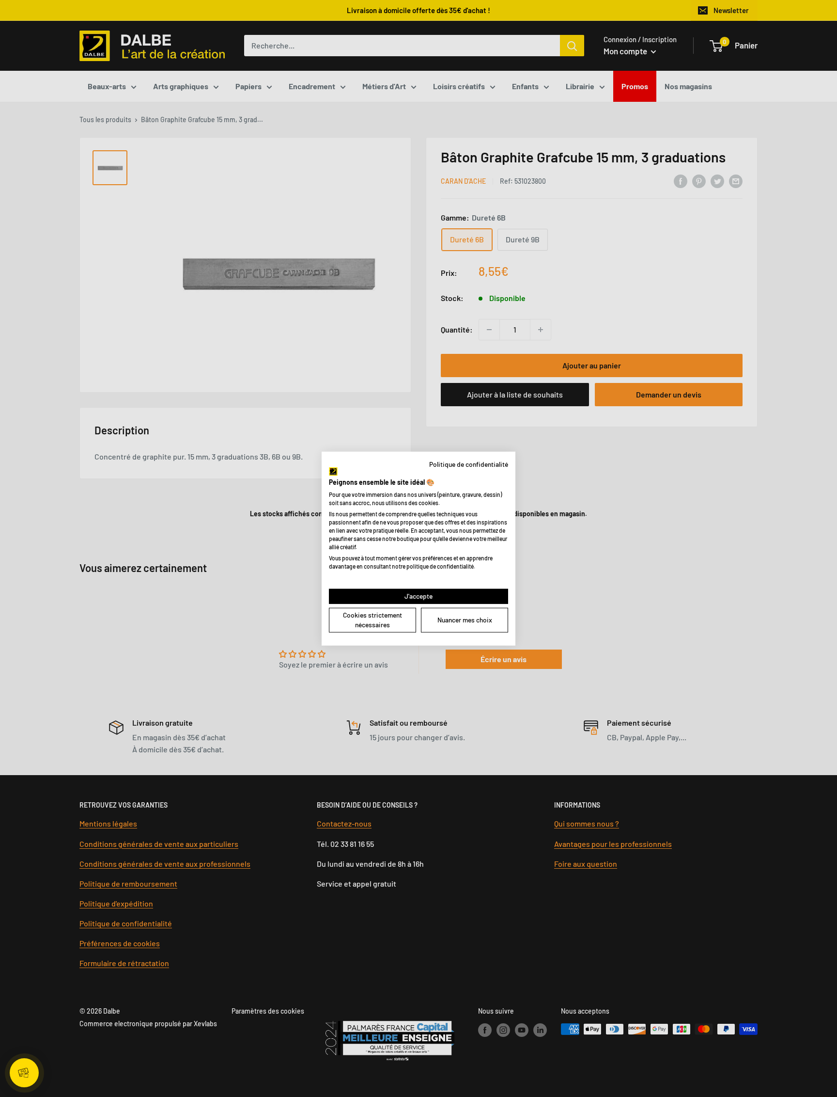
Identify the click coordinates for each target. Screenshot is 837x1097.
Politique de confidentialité (468, 464)
